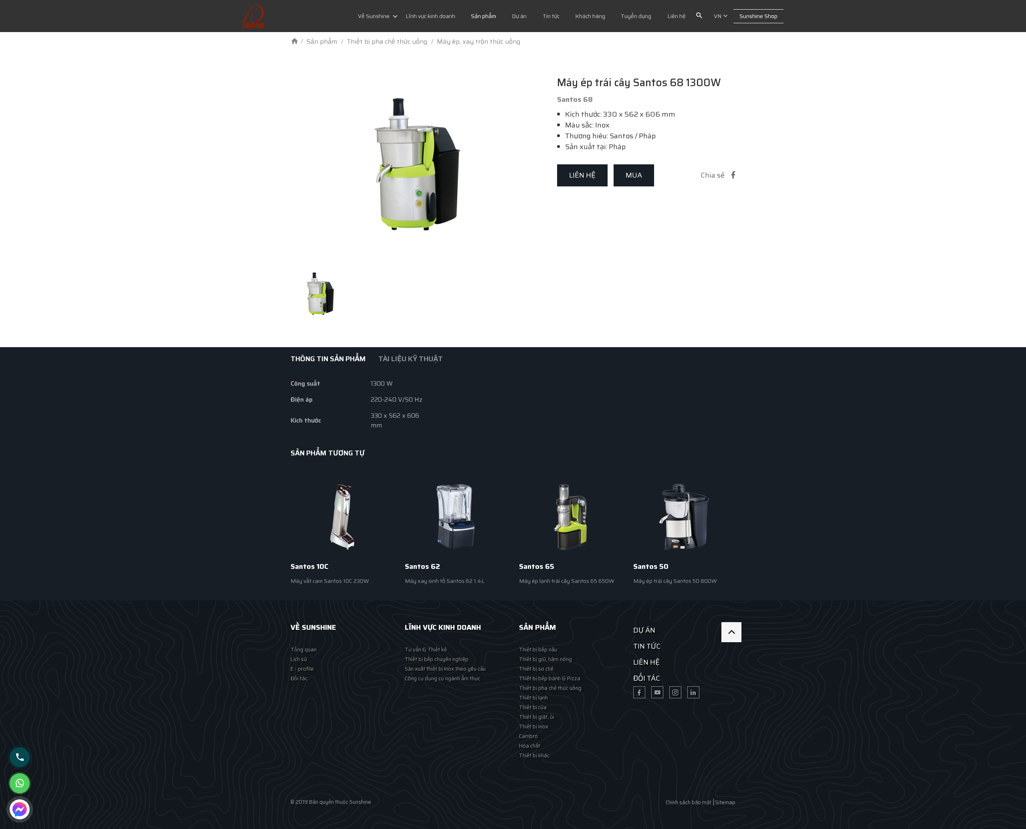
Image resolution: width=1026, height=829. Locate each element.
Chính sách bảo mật (688, 802)
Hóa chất (529, 746)
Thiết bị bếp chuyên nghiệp (437, 659)
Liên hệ (676, 16)
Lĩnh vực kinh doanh (430, 16)
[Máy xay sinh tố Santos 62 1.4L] (456, 516)
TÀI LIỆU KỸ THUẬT (410, 358)
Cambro (528, 736)
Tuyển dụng (636, 16)
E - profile (302, 669)
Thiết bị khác (534, 755)
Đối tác (299, 678)
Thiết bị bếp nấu (538, 649)
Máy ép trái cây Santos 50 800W (675, 580)
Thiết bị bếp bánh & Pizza (549, 678)
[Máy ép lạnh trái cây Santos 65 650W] (570, 516)
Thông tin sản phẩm (328, 358)
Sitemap (725, 802)
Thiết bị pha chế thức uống (550, 688)
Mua (634, 175)
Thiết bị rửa (533, 707)
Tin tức (551, 16)
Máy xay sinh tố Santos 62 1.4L (445, 580)
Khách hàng (590, 16)
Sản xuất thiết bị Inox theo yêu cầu (445, 669)
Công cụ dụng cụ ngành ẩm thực (442, 678)
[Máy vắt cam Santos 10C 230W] (342, 516)
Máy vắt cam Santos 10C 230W (330, 580)
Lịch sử (299, 659)
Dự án (519, 16)
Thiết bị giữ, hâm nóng (545, 659)
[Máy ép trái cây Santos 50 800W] (684, 516)
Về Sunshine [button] (374, 16)
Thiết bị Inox (533, 726)
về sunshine (313, 627)
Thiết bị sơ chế (536, 669)
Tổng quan (304, 649)
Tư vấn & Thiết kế (426, 649)
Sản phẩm (483, 16)
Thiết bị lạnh (533, 698)
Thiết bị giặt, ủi (536, 717)
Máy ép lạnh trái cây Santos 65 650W (566, 580)
